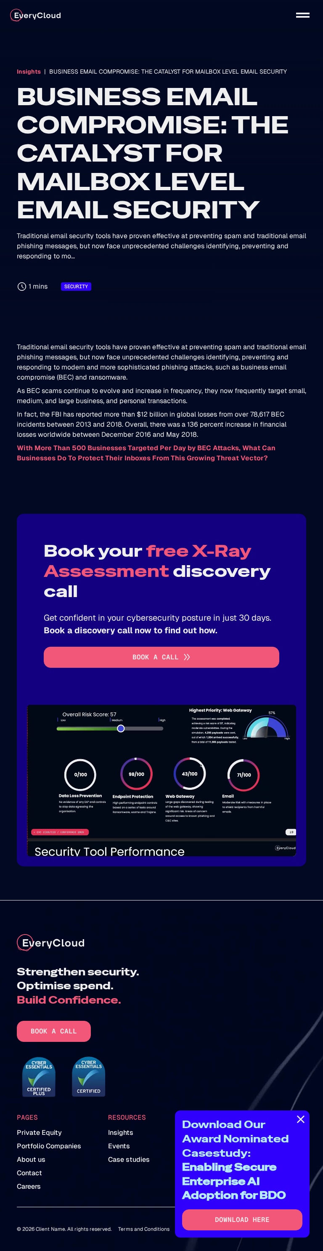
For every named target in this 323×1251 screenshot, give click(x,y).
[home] (35, 15)
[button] (303, 15)
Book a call (54, 1031)
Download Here (242, 1219)
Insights (29, 71)
